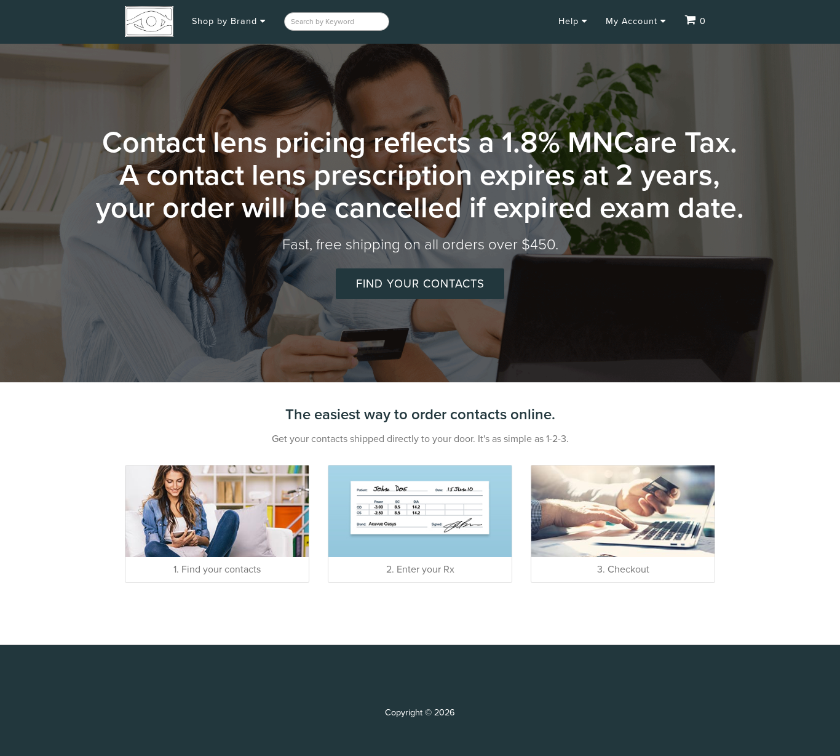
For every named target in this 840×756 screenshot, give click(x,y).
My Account (633, 21)
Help (570, 21)
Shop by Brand (226, 21)
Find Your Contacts (420, 284)
